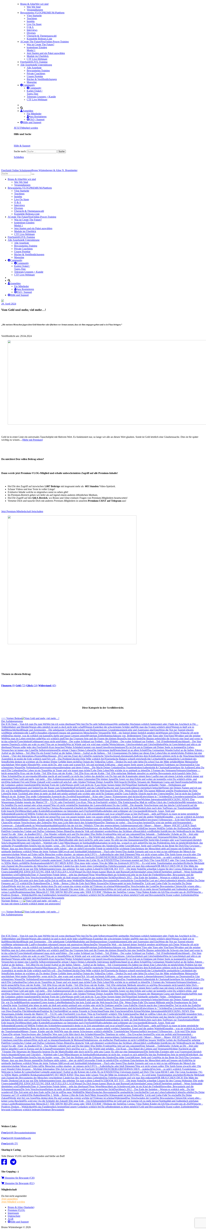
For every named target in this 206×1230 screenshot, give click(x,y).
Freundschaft (186, 782)
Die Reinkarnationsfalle (38, 863)
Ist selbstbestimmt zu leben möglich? (120, 895)
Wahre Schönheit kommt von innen (83, 747)
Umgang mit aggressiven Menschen (75, 732)
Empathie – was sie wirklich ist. (180, 816)
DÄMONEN (103, 857)
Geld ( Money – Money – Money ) (155, 825)
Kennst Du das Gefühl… (117, 805)
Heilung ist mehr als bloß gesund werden (66, 877)
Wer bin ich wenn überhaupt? (61, 724)
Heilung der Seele (113, 892)
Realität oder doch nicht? (78, 840)
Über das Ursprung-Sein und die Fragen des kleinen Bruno (94, 738)
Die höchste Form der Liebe (51, 785)
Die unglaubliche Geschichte (130, 880)
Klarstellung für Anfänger (181, 767)
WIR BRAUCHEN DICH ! (169, 866)
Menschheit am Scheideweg (115, 874)
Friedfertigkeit (169, 741)
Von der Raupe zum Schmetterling (56, 787)
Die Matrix (86, 880)
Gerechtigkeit (24, 741)
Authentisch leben (174, 880)
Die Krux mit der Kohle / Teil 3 (32, 773)
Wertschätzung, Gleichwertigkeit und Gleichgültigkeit (137, 744)
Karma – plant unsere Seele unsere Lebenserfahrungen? (136, 764)
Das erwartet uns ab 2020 (179, 892)
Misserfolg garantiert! (30, 790)
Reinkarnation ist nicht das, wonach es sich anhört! (119, 842)
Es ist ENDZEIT (106, 860)
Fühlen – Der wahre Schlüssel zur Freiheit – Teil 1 (136, 741)
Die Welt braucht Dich (121, 782)
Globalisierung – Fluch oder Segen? (104, 851)
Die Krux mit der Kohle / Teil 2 (64, 773)
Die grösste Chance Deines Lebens (75, 750)
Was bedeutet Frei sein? (18, 782)
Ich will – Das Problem (59, 758)
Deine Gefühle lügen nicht (64, 761)
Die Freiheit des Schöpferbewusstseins (51, 813)
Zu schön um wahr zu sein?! (32, 744)
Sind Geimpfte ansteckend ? (49, 860)
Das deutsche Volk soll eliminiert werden (91, 831)
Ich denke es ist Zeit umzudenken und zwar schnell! (97, 813)
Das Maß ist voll (143, 802)
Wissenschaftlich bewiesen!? (144, 819)
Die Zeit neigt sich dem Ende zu (30, 880)
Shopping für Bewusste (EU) (19, 1183)
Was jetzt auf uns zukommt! (126, 834)
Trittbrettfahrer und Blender (15, 727)
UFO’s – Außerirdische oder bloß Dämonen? (113, 854)
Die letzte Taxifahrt (17, 793)
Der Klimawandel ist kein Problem (122, 883)
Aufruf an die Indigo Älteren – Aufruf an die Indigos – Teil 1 (82, 753)
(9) (8, 685)
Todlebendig (24, 874)
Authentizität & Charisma (155, 767)
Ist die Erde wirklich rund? (33, 758)
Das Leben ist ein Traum (35, 770)
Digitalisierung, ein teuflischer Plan (100, 828)
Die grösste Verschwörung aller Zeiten (28, 822)
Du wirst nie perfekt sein (164, 822)
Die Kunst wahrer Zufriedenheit (178, 895)
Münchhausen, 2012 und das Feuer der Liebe (65, 756)
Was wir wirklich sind (53, 738)
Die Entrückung (127, 802)
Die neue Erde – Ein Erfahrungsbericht (89, 889)
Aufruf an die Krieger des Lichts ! (80, 860)
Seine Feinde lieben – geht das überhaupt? (67, 874)
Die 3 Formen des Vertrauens (161, 770)
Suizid (60, 825)
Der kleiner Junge (106, 779)
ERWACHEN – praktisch (138, 857)
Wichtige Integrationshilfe (154, 799)
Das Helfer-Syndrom (101, 834)
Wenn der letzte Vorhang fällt (47, 851)
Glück (74, 758)
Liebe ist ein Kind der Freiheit (145, 874)
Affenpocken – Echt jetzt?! (172, 819)
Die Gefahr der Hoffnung (174, 828)
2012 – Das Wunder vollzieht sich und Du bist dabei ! (64, 834)
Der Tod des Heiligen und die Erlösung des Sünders (88, 845)
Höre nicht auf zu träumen (45, 828)
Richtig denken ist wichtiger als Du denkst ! (29, 761)
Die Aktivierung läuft (103, 750)
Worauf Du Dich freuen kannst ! (90, 871)
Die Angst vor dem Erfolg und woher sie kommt (139, 779)
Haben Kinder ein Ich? (154, 892)
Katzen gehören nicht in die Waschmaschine (176, 756)
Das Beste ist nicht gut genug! (41, 816)
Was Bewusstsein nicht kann (167, 773)
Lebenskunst (125, 756)
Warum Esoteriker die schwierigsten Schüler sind (110, 727)
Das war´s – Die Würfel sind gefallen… (96, 837)
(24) (32, 685)
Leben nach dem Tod (155, 808)
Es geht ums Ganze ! (101, 840)
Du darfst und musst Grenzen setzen (68, 735)
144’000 (27, 813)
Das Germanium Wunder (160, 750)
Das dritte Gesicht (123, 845)
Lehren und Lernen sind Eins (31, 808)
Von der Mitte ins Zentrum (113, 863)
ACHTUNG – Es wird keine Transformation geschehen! (155, 863)
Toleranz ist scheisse (104, 886)
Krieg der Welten (174, 831)
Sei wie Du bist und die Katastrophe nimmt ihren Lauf (128, 776)
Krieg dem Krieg (145, 756)
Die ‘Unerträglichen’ (119, 819)
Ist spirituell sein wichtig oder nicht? (83, 793)
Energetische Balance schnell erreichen (125, 758)
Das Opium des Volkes (89, 761)
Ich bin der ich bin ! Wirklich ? (78, 825)
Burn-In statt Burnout (118, 871)
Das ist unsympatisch (28, 776)
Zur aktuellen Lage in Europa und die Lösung (27, 837)
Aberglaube (139, 871)
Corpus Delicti (152, 871)
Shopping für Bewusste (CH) (19, 1177)
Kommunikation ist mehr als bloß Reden (124, 808)
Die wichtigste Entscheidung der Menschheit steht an (142, 848)
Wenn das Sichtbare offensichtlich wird (132, 831)
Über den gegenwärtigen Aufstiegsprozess (115, 825)
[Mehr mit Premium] (32, 439)
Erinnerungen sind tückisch (127, 796)
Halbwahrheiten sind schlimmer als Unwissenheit (121, 811)
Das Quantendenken (131, 767)
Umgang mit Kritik (178, 848)
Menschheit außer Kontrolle (34, 811)
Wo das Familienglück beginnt (49, 895)
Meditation (66, 790)
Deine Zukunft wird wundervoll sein (48, 782)
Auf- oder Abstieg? (77, 782)
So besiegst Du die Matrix (52, 840)
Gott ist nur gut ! (26, 869)
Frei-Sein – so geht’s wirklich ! (167, 857)
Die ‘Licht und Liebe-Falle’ (154, 883)
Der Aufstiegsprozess (59, 779)
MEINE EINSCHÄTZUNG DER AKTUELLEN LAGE (44, 871)
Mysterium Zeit (94, 735)
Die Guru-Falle (126, 793)
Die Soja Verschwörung (33, 877)
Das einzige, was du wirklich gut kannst (29, 735)
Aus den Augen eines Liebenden (86, 866)
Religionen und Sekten (27, 787)
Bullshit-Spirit (159, 831)
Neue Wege (95, 874)
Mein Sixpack (98, 883)
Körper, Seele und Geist (145, 845)
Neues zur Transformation (179, 808)
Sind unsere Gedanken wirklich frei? (83, 895)
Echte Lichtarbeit (153, 758)
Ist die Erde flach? (81, 883)
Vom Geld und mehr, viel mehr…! (30, 779)
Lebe (134, 756)
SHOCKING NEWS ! (179, 799)
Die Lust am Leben (155, 880)
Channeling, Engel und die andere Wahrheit (141, 816)
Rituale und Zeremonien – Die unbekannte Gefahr (46, 730)
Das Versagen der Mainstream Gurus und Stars (156, 782)
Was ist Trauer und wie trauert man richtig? (69, 770)
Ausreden (21, 816)
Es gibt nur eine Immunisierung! (128, 840)
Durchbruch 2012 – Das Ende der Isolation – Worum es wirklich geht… (150, 877)
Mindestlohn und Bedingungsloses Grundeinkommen (99, 730)
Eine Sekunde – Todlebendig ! (155, 834)
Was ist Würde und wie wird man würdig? (88, 744)
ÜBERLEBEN (117, 857)
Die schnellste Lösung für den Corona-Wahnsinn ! (167, 869)
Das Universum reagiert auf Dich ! (132, 860)
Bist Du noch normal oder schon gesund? (30, 805)
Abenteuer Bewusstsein (52, 897)
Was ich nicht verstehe (63, 805)
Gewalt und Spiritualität (74, 851)
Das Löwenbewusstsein (180, 796)
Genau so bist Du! (132, 813)
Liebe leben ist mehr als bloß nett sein (46, 793)
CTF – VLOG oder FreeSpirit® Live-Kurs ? (65, 802)
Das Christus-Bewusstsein (59, 808)
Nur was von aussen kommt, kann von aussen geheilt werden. (87, 816)
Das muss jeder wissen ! (87, 863)
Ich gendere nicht (152, 732)
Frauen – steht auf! (151, 813)
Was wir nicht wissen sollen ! (150, 854)
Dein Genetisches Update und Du (23, 831)
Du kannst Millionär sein (157, 790)
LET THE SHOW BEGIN (58, 892)
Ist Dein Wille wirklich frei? (91, 758)
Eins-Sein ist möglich (176, 842)
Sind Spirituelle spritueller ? (146, 785)
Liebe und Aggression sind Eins (142, 730)
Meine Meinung (186, 761)
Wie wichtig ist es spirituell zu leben (128, 770)
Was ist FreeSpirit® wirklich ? (103, 802)
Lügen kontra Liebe (51, 790)
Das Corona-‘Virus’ (132, 892)
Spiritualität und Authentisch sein (176, 889)
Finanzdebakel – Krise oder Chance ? (94, 796)
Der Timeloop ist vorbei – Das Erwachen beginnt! (126, 822)
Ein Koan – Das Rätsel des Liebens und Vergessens (142, 837)
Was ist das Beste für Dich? (171, 845)
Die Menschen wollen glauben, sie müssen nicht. (65, 854)
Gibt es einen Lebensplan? (83, 779)
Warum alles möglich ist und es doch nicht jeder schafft (57, 727)
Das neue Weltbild (71, 880)
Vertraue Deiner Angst (98, 782)
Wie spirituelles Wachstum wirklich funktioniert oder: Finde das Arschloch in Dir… (156, 724)
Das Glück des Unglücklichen (167, 802)
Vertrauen (181, 770)
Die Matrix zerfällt (16, 863)
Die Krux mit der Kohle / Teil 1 (96, 773)
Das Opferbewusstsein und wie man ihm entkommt (129, 866)
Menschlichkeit (13, 730)
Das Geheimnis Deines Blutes (55, 831)
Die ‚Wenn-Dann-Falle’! (132, 790)
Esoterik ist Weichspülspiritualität (40, 825)
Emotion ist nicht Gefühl (130, 828)
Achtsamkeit (12, 842)
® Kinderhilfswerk (16, 1138)
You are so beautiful (56, 744)
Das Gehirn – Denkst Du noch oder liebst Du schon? (128, 761)
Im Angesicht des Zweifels (61, 796)
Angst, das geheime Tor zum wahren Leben (77, 869)
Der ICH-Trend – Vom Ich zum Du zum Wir (24, 724)
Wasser (97, 822)
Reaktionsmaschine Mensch (30, 892)
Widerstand (120, 886)
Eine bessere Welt (152, 828)
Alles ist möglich (170, 753)
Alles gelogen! (25, 828)
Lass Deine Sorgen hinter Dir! (110, 785)
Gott (131, 871)
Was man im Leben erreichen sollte (24, 738)
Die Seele (149, 840)
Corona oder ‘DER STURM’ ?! (88, 892)
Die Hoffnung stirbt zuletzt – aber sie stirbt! (61, 848)
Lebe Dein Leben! (100, 770)
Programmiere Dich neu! (63, 837)
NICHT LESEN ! (182, 825)
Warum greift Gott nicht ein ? (80, 785)
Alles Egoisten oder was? (167, 840)
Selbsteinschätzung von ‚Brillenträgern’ (122, 735)
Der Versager (100, 732)
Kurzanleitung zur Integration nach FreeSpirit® (72, 811)
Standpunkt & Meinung (71, 828)
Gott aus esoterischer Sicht (100, 877)
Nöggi (129, 785)
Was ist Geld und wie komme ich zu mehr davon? (134, 889)
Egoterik (18, 813)
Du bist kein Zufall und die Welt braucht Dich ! (96, 790)
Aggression (186, 840)
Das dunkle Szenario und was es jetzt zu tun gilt (147, 851)
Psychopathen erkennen (45, 732)
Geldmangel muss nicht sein (45, 741)
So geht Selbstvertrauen (102, 724)
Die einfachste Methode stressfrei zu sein (132, 773)
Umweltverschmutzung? (113, 747)
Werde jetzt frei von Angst (22, 886)
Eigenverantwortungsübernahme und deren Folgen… (65, 767)
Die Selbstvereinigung (46, 750)
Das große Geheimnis (37, 796)
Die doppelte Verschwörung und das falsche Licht (155, 805)
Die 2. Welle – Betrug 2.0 (59, 883)
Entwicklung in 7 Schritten (154, 796)
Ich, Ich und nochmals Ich (95, 764)
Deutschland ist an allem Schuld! (131, 750)
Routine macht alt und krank (53, 776)
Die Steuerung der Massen (25, 840)
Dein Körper (134, 799)
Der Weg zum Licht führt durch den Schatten (71, 822)
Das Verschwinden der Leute (140, 886)
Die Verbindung (30, 767)
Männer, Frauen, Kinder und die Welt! (40, 819)
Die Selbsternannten (45, 869)
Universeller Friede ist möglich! (99, 848)
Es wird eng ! (31, 889)
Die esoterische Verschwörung (103, 756)
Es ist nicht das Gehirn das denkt (84, 776)
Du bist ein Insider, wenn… (48, 845)
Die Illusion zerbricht (152, 738)
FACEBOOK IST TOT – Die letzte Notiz (120, 869)
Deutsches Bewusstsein (104, 880)
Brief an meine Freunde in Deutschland (83, 799)
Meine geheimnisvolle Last (19, 732)
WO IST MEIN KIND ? (62, 863)
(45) (47, 685)
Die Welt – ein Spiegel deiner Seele (125, 732)
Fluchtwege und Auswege (115, 787)
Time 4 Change (38, 874)
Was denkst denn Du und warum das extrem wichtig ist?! (65, 886)
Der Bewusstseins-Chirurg (168, 886)
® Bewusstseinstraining (18, 1132)
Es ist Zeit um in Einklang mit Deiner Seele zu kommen (154, 747)
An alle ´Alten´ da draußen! (23, 834)
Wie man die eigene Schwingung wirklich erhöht (84, 819)
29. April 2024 (8, 303)
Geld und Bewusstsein (150, 895)
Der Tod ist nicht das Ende (183, 793)
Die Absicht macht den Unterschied (152, 793)
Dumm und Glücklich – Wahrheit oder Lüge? (42, 842)
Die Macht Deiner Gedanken (106, 767)
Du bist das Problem (155, 842)
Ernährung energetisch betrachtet (145, 787)
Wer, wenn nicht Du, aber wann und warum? (59, 764)
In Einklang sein (110, 793)
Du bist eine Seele (133, 738)
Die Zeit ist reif (54, 880)
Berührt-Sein (27, 845)
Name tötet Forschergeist (115, 799)
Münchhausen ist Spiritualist (79, 842)
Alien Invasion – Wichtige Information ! (36, 857)
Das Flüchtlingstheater (29, 799)
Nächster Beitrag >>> (31, 902)
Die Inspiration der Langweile (89, 805)
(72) (21, 685)
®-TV (9, 1143)
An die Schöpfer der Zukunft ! (53, 889)
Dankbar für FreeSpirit (51, 799)
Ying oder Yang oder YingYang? (158, 735)
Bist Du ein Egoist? (41, 753)
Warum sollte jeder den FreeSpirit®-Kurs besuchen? (39, 747)
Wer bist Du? (83, 724)
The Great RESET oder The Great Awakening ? (174, 860)
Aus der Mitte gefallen (166, 761)
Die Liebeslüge (15, 770)
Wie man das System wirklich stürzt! (153, 727)
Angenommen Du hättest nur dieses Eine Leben (137, 753)
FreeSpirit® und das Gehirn (88, 787)
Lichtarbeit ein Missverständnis (88, 808)
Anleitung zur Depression (178, 764)
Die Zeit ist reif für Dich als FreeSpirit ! (76, 857)
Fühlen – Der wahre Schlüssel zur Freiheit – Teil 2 (85, 741)
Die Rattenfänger (37, 883)
